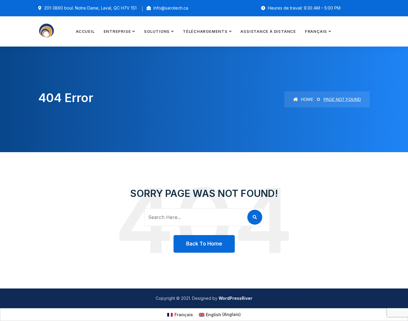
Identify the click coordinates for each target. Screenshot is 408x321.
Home (306, 99)
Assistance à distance (268, 31)
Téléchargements (205, 31)
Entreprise (117, 31)
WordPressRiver (235, 298)
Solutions (157, 31)
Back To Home (204, 244)
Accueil (85, 31)
